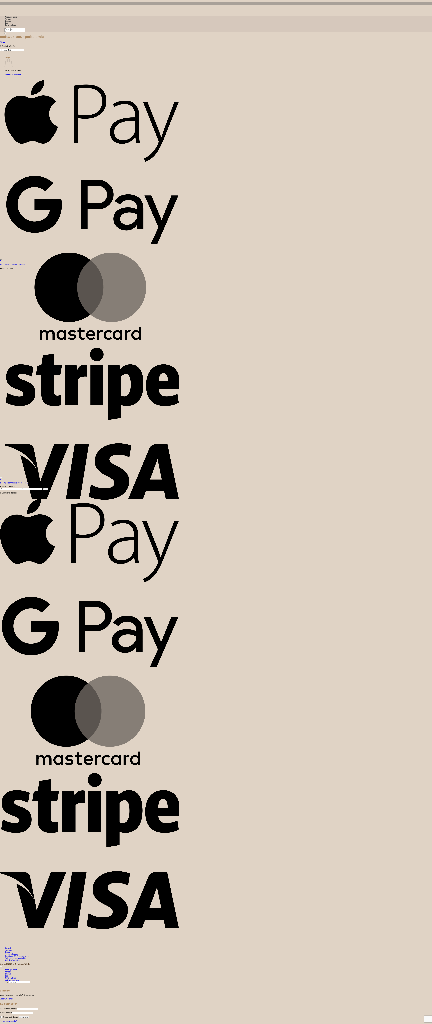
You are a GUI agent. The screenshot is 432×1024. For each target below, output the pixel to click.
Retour (7, 952)
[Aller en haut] (1, 966)
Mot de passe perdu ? (8, 1021)
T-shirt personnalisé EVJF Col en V (14, 483)
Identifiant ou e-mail (8, 1009)
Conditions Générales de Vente (16, 956)
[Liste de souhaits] (1, 259)
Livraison (8, 950)
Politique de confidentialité (15, 958)
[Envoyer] (5, 33)
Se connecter (23, 1017)
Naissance (9, 21)
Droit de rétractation (12, 960)
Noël (6, 23)
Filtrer (45, 489)
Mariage (7, 19)
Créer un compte (6, 999)
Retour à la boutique (12, 74)
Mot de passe (6, 1013)
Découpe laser (10, 17)
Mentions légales (11, 954)
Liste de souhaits (11, 980)
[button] (2, 42)
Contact (7, 948)
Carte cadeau (10, 25)
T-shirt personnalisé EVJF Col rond (14, 264)
